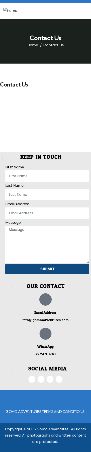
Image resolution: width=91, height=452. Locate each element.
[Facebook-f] (31, 379)
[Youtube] (59, 379)
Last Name (14, 185)
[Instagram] (41, 379)
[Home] (10, 11)
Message (13, 222)
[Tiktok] (50, 379)
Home (32, 45)
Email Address (17, 204)
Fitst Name (14, 167)
